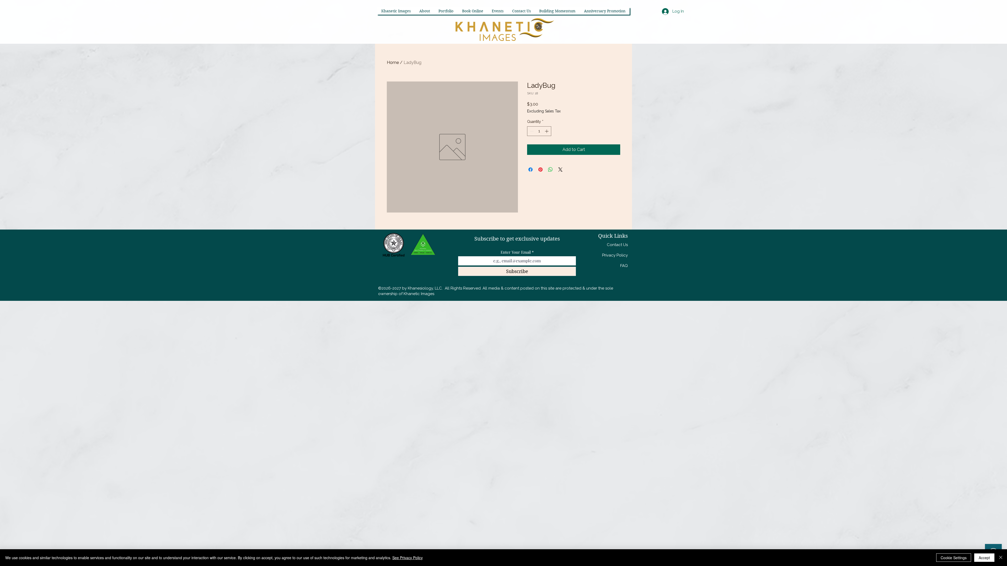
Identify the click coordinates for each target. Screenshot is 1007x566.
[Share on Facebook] (530, 169)
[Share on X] (560, 169)
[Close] (1001, 557)
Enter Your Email (516, 252)
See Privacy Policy (407, 557)
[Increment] (547, 131)
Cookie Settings (954, 557)
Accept (984, 557)
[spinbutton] (539, 131)
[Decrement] (531, 131)
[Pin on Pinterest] (540, 169)
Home (393, 62)
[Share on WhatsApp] (550, 169)
